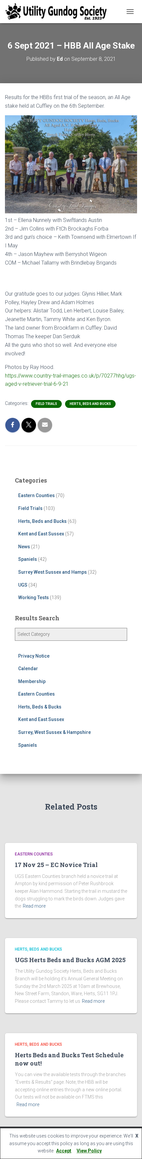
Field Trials (46, 404)
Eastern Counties (36, 495)
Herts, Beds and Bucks (90, 404)
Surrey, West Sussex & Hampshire (54, 732)
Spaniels (27, 559)
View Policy (89, 1150)
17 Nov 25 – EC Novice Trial (56, 865)
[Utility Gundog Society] (58, 11)
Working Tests (33, 597)
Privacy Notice (34, 656)
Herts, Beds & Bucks (39, 706)
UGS (22, 585)
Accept (63, 1150)
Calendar (28, 668)
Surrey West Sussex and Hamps (52, 572)
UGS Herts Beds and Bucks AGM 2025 (70, 960)
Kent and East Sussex (41, 533)
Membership (32, 681)
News (24, 546)
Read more (34, 906)
